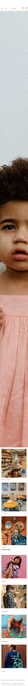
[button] (2, 9)
